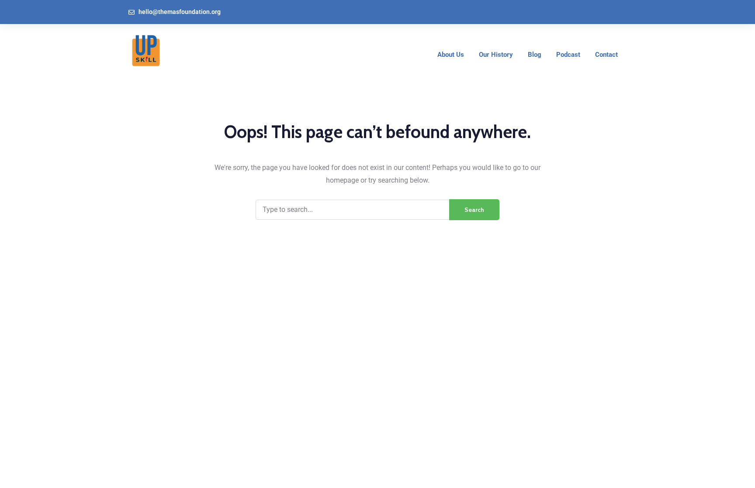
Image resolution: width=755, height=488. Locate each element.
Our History (496, 55)
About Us (450, 55)
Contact (606, 55)
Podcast (568, 55)
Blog (534, 55)
